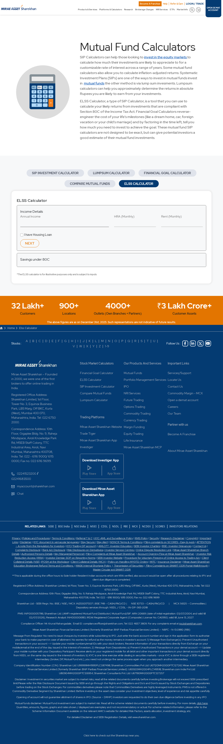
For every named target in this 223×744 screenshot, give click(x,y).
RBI (125, 526)
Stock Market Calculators (97, 363)
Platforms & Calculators (110, 9)
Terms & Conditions (63, 538)
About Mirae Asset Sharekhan (188, 451)
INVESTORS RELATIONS (183, 526)
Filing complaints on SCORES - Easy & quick (169, 542)
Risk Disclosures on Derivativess (85, 550)
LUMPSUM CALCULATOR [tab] (111, 173)
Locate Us (174, 380)
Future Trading (134, 400)
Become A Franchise (150, 3)
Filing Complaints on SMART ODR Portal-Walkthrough (176, 565)
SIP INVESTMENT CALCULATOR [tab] (55, 173)
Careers (173, 407)
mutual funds (94, 83)
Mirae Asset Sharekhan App (98, 440)
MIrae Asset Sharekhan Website (101, 427)
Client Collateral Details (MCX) (88, 561)
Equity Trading (133, 434)
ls (18, 554)
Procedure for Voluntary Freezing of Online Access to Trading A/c (162, 558)
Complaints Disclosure (28, 550)
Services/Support (179, 373)
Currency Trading (135, 420)
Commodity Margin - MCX (185, 393)
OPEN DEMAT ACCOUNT (213, 9)
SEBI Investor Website (110, 558)
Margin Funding (134, 427)
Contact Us (175, 386)
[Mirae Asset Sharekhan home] (18, 7)
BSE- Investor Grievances (176, 546)
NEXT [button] (29, 243)
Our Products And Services (142, 363)
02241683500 (21, 479)
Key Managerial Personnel (69, 554)
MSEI (93, 526)
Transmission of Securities (128, 565)
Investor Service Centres (120, 550)
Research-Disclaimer (172, 538)
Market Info (182, 9)
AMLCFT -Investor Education (115, 546)
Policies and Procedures (36, 538)
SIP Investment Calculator (97, 386)
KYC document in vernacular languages (56, 542)
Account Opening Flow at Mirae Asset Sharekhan (166, 554)
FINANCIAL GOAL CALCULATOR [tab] (167, 173)
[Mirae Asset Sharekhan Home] (36, 363)
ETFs (172, 9)
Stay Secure (88, 542)
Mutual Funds (133, 373)
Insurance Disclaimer (169, 561)
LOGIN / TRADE (195, 3)
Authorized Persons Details (36, 554)
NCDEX (146, 526)
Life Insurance (133, 440)
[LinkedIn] (193, 343)
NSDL (115, 526)
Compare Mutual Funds (95, 393)
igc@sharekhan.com (190, 623)
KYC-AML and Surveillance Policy (113, 538)
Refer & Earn (176, 3)
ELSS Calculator (90, 380)
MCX (135, 526)
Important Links (178, 363)
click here (202, 703)
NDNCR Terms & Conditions (126, 542)
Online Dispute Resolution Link (153, 550)
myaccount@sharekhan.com (36, 486)
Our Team (174, 413)
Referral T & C (84, 538)
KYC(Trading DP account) (81, 546)
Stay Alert (102, 542)
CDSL (104, 526)
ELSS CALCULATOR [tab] (138, 184)
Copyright (192, 538)
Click (86, 735)
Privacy (16, 538)
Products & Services (87, 9)
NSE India (79, 526)
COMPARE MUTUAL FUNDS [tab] (90, 184)
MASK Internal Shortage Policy (94, 565)
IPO (126, 386)
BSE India (64, 526)
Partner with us (178, 425)
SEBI (51, 526)
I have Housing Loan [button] (38, 235)
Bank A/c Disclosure (53, 550)
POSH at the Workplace (55, 561)
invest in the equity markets (165, 57)
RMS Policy (141, 538)
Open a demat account (183, 400)
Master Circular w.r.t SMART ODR (112, 569)
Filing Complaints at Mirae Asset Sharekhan (110, 554)
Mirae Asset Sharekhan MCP (143, 447)
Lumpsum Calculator (94, 400)
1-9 (107, 346)
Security (154, 538)
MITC (153, 561)
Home (11, 328)
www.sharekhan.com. (144, 717)
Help (165, 3)
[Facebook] (185, 343)
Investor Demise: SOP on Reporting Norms (70, 558)
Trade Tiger (88, 433)
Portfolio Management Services (145, 380)
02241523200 (26, 474)
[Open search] (192, 10)
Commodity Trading (137, 413)
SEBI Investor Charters (147, 546)
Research (128, 9)
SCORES (160, 526)
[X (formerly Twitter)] (200, 343)
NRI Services (162, 9)
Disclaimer (26, 542)
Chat (20, 494)
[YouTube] (208, 343)
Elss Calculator (28, 328)
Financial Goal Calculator (96, 373)
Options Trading (134, 407)
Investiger (86, 447)
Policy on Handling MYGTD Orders (128, 561)
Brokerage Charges (144, 9)
